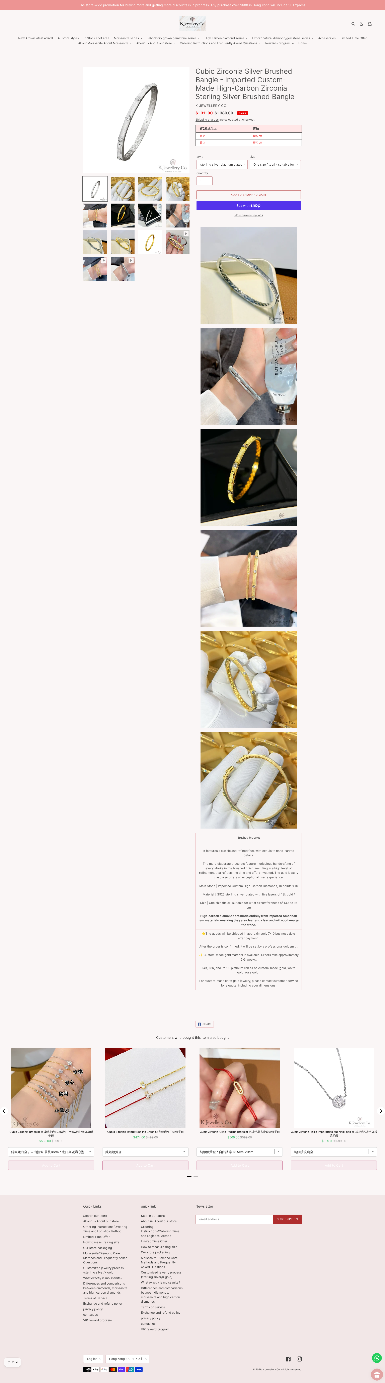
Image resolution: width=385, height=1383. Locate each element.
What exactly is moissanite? (102, 1278)
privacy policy (93, 1309)
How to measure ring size (101, 1242)
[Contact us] (377, 1358)
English (92, 1359)
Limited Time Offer (96, 1237)
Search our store (95, 1216)
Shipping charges (207, 119)
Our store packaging (97, 1248)
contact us (90, 1314)
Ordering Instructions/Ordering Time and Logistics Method (160, 1231)
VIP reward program (97, 1320)
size (252, 157)
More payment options (248, 215)
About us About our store (101, 1221)
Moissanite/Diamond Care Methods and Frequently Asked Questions (105, 1257)
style (200, 157)
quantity (202, 173)
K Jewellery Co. (271, 1369)
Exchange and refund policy (103, 1303)
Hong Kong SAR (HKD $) (126, 1359)
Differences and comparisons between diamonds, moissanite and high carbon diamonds (105, 1288)
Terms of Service (95, 1298)
